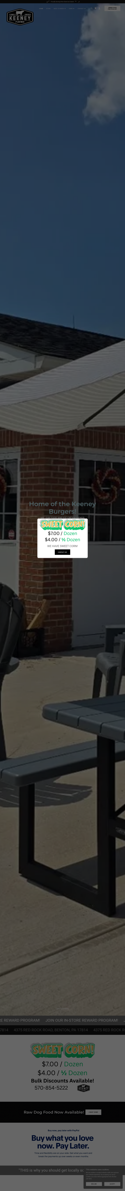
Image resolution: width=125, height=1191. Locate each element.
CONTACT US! (62, 552)
